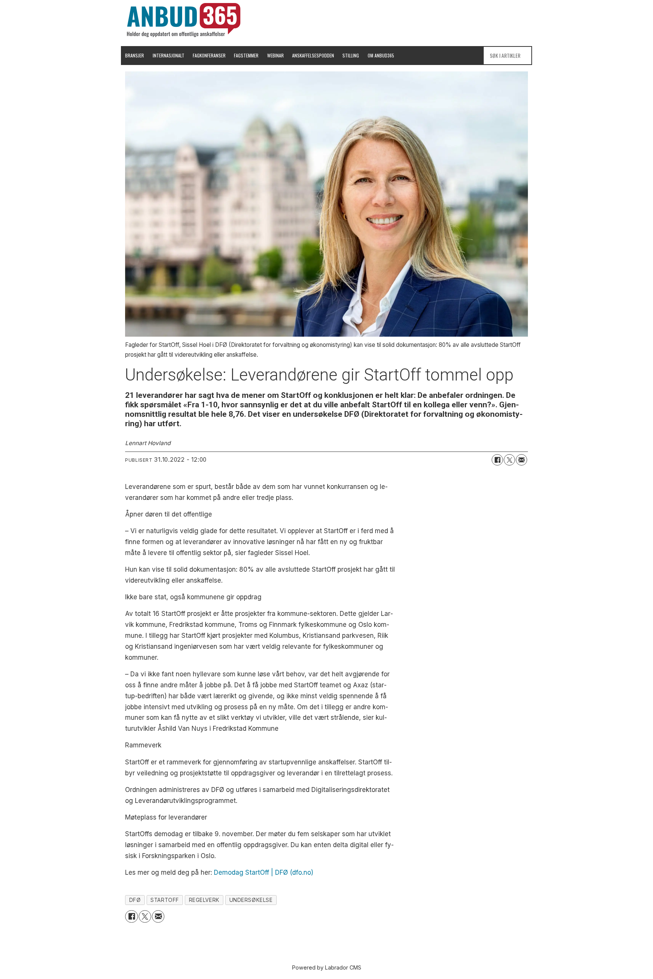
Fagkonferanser (209, 55)
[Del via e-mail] (521, 460)
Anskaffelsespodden (313, 55)
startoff (164, 900)
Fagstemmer (246, 55)
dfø (135, 900)
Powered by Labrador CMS (326, 967)
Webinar (275, 55)
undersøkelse (251, 900)
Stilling (350, 55)
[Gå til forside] (183, 20)
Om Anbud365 (381, 55)
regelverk (204, 900)
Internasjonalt (168, 55)
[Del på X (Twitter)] (509, 460)
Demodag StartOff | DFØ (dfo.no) (263, 872)
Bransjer (134, 55)
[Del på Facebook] (497, 460)
